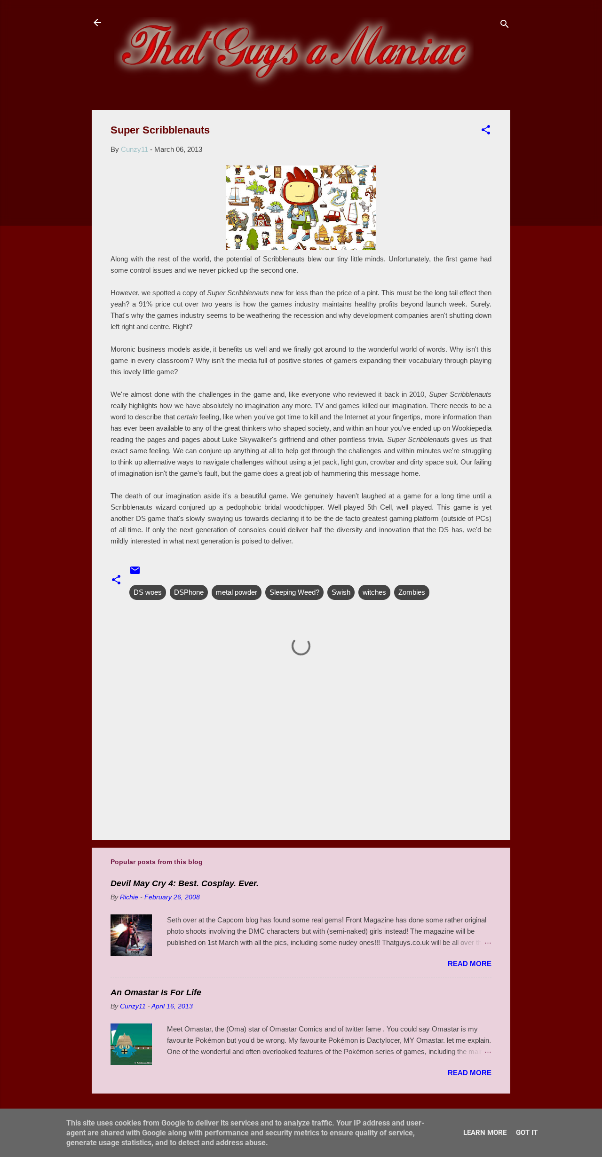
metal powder (236, 592)
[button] (485, 131)
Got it (527, 1132)
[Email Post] (135, 573)
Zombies (411, 592)
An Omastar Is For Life (156, 992)
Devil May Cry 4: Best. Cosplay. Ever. (185, 883)
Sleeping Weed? (294, 592)
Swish (341, 592)
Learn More (485, 1132)
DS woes (148, 592)
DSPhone (189, 592)
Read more (469, 964)
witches (374, 592)
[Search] (504, 25)
